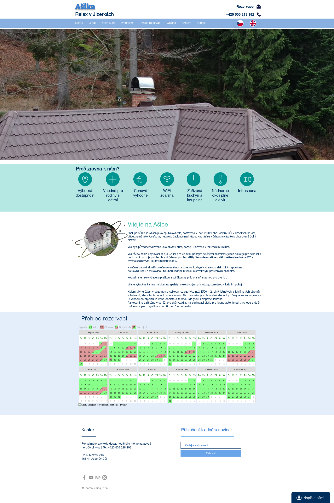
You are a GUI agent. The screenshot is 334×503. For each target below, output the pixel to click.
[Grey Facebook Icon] (84, 477)
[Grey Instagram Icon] (104, 477)
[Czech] (240, 23)
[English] (252, 23)
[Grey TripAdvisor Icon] (98, 477)
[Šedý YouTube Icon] (91, 477)
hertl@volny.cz (91, 447)
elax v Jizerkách (96, 14)
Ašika (85, 6)
